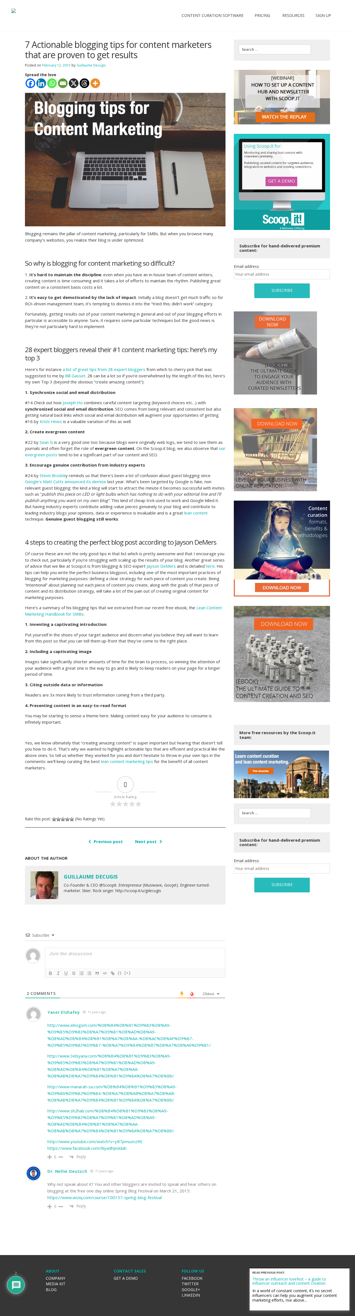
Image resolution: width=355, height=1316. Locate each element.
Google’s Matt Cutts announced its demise (65, 481)
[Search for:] (275, 49)
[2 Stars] (58, 819)
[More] (95, 83)
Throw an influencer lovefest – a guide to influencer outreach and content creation (289, 1281)
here (210, 566)
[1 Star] (54, 819)
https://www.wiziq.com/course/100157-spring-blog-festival (104, 1197)
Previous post (108, 841)
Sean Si (46, 442)
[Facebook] (30, 83)
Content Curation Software (213, 15)
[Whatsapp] (52, 83)
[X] (73, 83)
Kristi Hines (51, 421)
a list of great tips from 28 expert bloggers (104, 369)
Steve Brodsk (52, 475)
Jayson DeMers (161, 566)
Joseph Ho (73, 402)
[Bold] (50, 973)
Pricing (262, 15)
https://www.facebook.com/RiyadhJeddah (86, 1148)
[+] (128, 973)
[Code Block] (105, 973)
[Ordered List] (81, 973)
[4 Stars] (67, 819)
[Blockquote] (97, 973)
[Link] (112, 973)
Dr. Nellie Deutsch (67, 1171)
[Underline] (66, 973)
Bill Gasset (75, 375)
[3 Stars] (63, 819)
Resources (293, 15)
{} (120, 973)
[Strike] (74, 973)
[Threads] (84, 83)
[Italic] (58, 973)
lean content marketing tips (127, 761)
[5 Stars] (72, 819)
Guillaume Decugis (91, 65)
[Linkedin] (41, 83)
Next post (146, 841)
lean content (196, 513)
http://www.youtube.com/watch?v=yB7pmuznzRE (95, 1141)
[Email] (63, 83)
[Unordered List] (89, 973)
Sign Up (323, 15)
